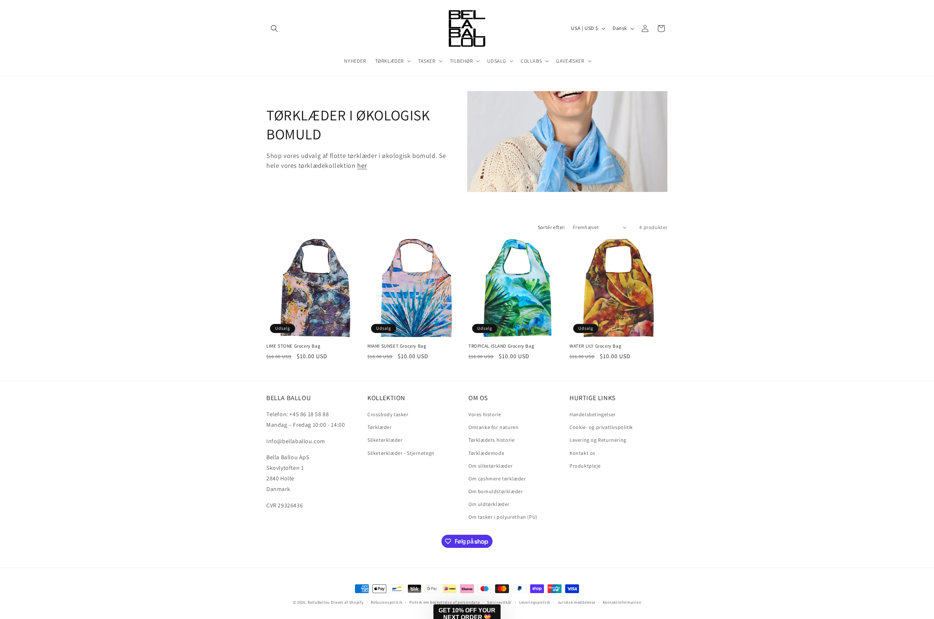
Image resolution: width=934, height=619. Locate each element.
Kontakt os (582, 453)
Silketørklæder (384, 440)
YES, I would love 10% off (713, 561)
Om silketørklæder (490, 466)
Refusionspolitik (386, 602)
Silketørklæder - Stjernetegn (401, 453)
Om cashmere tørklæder (497, 478)
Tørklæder (379, 427)
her (362, 165)
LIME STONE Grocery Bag (293, 346)
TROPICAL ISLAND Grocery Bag (501, 346)
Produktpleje (585, 466)
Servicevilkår (499, 602)
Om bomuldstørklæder (495, 491)
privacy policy (720, 582)
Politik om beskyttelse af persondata (444, 602)
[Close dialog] (917, 412)
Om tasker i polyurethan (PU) (502, 517)
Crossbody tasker (388, 414)
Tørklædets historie (491, 440)
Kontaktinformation (622, 602)
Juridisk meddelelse (576, 602)
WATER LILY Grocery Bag (595, 346)
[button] (274, 28)
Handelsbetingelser (593, 414)
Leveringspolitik (534, 602)
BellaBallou (319, 602)
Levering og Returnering (598, 440)
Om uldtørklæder (489, 504)
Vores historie (484, 414)
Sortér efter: (552, 227)
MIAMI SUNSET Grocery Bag (396, 346)
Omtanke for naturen (493, 427)
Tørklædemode (486, 453)
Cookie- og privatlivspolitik (601, 427)
